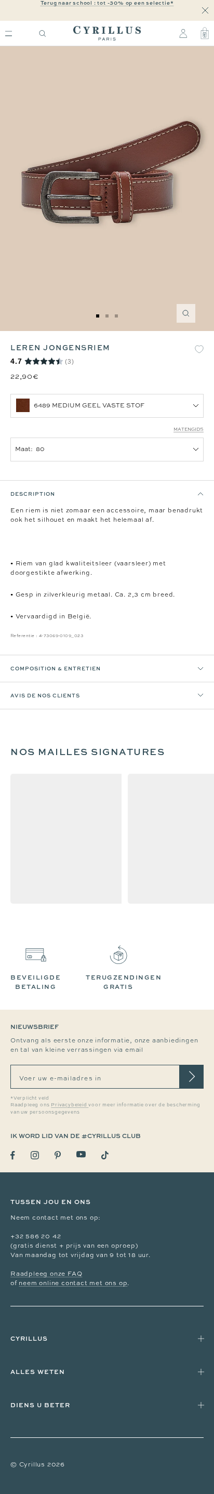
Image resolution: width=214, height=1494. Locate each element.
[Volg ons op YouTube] (81, 1154)
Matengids (188, 429)
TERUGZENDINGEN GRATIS (124, 982)
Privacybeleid (69, 1105)
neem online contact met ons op (73, 1283)
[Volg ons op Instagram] (35, 1155)
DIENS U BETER (40, 1404)
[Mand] (204, 33)
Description (32, 493)
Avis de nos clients (45, 695)
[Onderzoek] (42, 33)
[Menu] (8, 33)
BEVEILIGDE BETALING (35, 982)
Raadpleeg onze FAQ (46, 1274)
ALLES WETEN (37, 1371)
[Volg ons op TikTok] (105, 1155)
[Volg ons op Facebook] (12, 1155)
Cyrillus (29, 1338)
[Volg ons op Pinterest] (58, 1155)
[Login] (183, 33)
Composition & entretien (55, 668)
